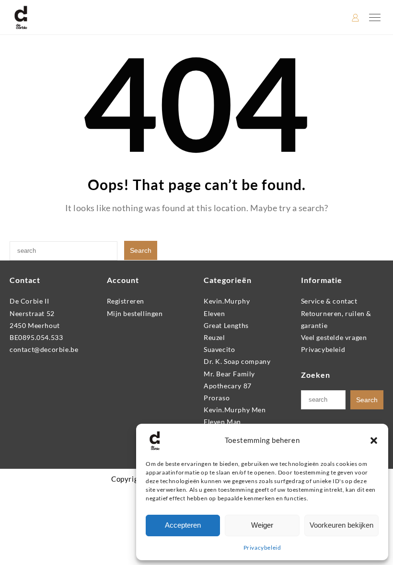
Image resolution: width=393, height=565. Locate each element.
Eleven (214, 313)
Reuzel (214, 337)
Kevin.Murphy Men (235, 410)
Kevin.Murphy (227, 301)
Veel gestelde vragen (334, 337)
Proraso (217, 398)
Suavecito (219, 349)
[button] (374, 440)
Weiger (262, 525)
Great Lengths (226, 325)
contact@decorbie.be (44, 349)
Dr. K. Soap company (237, 361)
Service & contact (329, 301)
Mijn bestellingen (135, 313)
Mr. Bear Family (229, 374)
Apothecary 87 (228, 386)
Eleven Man (222, 422)
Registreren (126, 301)
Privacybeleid (262, 547)
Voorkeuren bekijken (341, 525)
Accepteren (183, 525)
